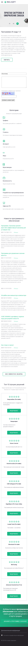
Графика (5, 120)
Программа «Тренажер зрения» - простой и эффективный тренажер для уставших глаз (13, 228)
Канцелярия (14, 421)
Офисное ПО (7, 206)
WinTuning (14, 564)
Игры (4, 155)
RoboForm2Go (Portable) (14, 463)
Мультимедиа (7, 167)
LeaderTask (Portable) (13, 524)
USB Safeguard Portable (14, 484)
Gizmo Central (14, 443)
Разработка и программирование (13, 192)
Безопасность (7, 181)
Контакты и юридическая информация (14, 635)
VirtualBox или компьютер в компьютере (13, 295)
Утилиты (5, 132)
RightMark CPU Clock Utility (14, 504)
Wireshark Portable (14, 544)
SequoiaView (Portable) (14, 399)
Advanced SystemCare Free (14, 585)
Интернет (6, 144)
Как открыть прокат (7, 345)
